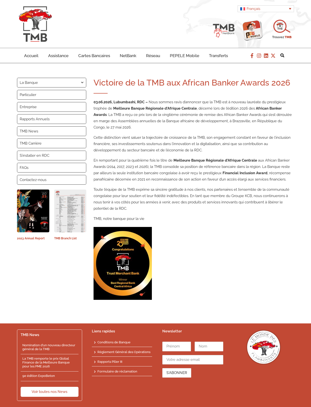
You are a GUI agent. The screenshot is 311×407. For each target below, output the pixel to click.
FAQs (24, 167)
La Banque (29, 82)
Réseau (153, 55)
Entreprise (28, 107)
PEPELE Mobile (184, 55)
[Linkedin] (266, 55)
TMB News (29, 131)
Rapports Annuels (35, 119)
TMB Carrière (31, 143)
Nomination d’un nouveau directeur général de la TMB (48, 347)
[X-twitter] (273, 55)
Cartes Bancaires (94, 55)
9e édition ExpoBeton (38, 376)
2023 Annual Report (31, 238)
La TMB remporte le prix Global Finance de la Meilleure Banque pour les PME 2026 (46, 362)
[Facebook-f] (252, 55)
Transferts (218, 55)
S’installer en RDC (34, 155)
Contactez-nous (33, 180)
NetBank (128, 55)
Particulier (28, 95)
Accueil (31, 55)
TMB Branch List (65, 238)
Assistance (58, 55)
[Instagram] (259, 55)
